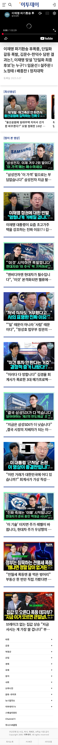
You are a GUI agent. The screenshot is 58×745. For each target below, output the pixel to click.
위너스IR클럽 (11, 724)
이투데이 (27, 734)
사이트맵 (48, 741)
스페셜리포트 (11, 712)
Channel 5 (10, 718)
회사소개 (9, 741)
